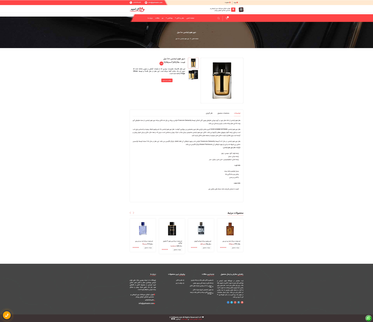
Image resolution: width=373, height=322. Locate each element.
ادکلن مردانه (159, 120)
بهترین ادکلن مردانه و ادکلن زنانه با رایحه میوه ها (201, 293)
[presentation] (130, 213)
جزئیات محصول (148, 248)
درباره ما (150, 18)
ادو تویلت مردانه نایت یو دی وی (144, 241)
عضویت (227, 2)
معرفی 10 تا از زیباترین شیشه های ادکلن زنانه (201, 286)
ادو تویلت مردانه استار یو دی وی (231, 241)
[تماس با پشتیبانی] (7, 315)
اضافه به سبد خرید (167, 80)
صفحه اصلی (190, 18)
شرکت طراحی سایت (195, 319)
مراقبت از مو (179, 283)
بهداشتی (170, 18)
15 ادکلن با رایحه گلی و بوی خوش (202, 283)
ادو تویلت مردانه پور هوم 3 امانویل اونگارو (172, 242)
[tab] (237, 114)
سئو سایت (184, 319)
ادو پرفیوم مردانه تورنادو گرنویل (202, 241)
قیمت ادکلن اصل (220, 135)
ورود (235, 2)
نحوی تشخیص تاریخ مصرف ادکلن (202, 290)
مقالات (157, 18)
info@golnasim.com (146, 303)
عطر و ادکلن (180, 18)
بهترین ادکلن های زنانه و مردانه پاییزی (201, 280)
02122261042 (137, 2)
